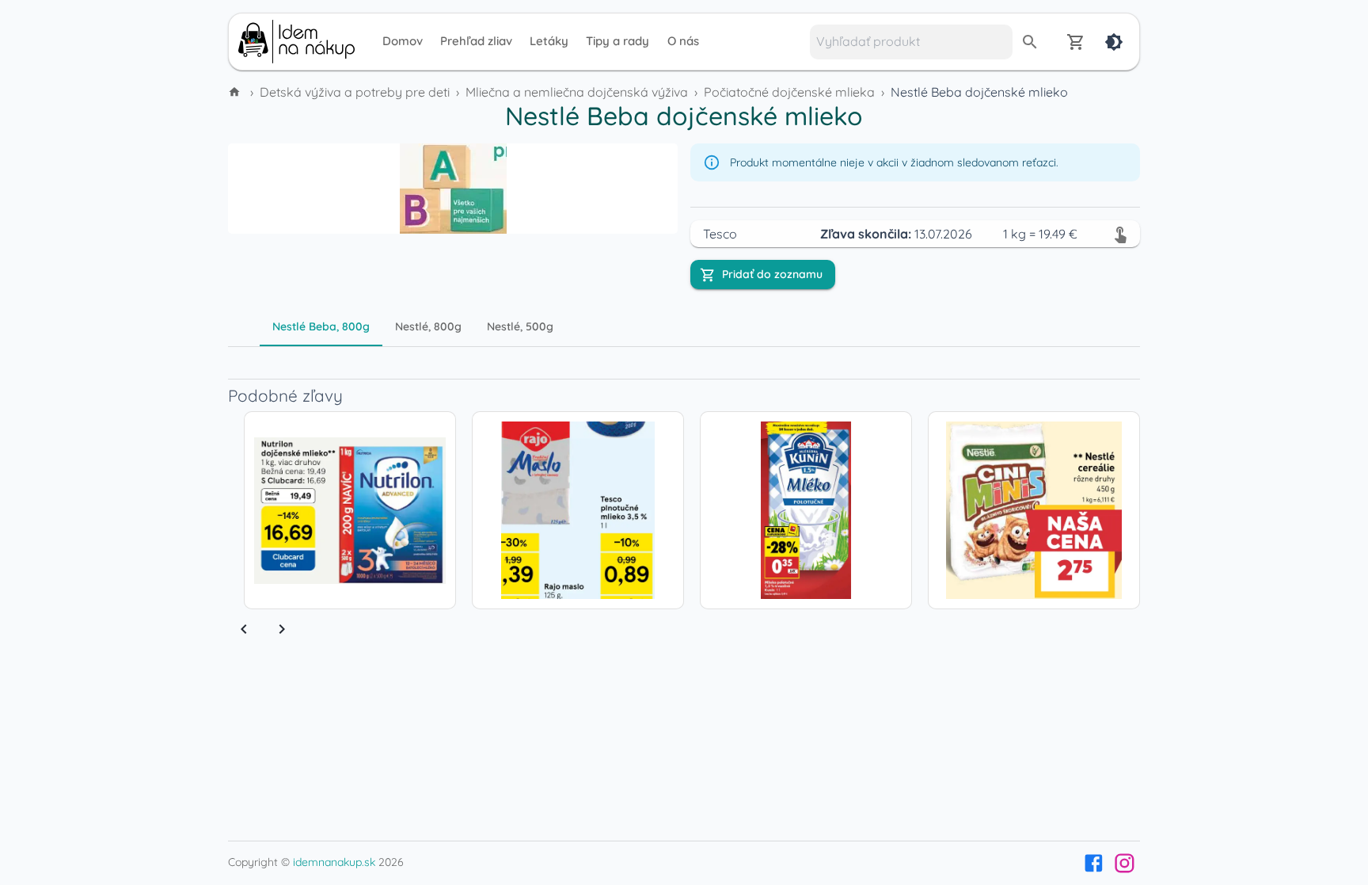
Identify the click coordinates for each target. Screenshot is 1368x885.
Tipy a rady (617, 40)
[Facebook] (1093, 863)
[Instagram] (1124, 863)
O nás (683, 40)
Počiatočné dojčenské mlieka (789, 92)
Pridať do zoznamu (772, 274)
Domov (402, 40)
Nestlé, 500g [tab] (520, 326)
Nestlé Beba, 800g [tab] (321, 326)
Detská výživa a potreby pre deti (355, 92)
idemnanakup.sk (334, 862)
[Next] (282, 629)
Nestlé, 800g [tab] (428, 326)
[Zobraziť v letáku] (1120, 233)
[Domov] (236, 92)
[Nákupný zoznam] (1076, 42)
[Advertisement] (122, 339)
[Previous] (244, 629)
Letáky (549, 40)
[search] (1030, 42)
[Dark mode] (1114, 42)
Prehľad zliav (476, 40)
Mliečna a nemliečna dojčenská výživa (577, 92)
